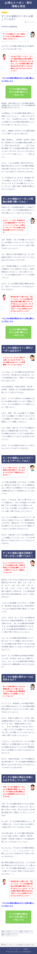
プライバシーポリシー (14, 949)
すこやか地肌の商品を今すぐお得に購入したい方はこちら (18, 92)
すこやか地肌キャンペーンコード (10, 931)
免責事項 (25, 949)
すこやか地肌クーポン (27, 931)
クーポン (4, 12)
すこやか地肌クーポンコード (9, 934)
